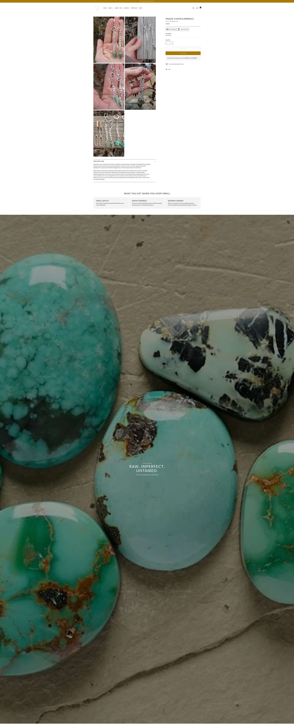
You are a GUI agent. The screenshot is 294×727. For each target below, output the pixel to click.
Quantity (168, 40)
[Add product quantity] (171, 43)
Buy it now (183, 53)
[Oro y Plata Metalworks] (97, 8)
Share (169, 69)
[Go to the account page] (196, 8)
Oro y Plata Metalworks (172, 21)
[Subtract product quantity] (167, 43)
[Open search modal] (193, 8)
